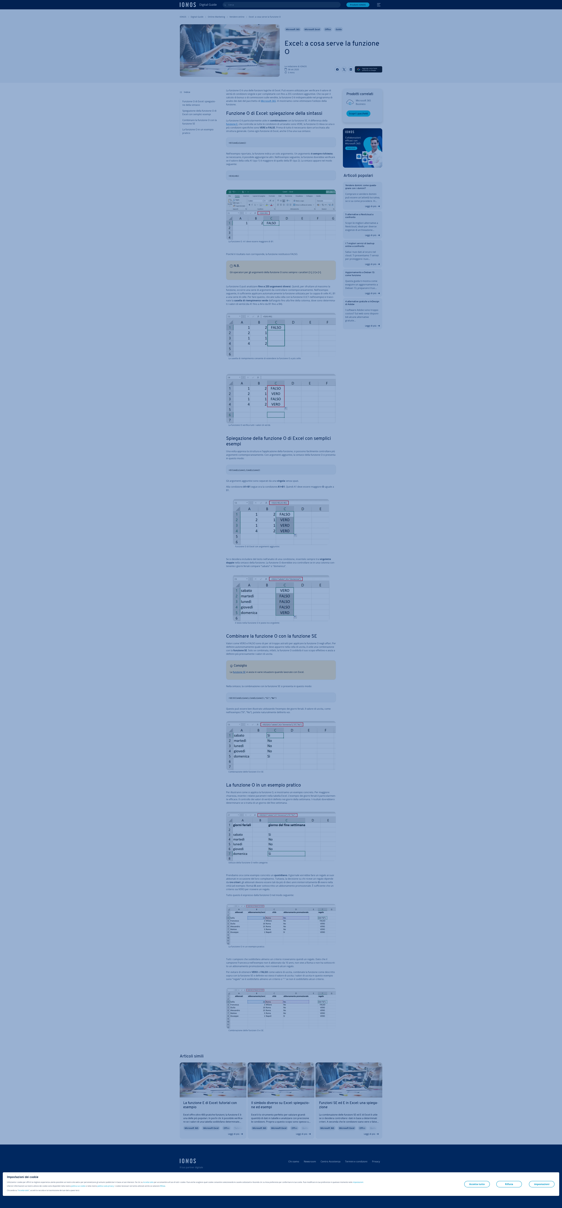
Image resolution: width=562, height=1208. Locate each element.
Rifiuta (162, 1186)
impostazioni (358, 1182)
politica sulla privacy (105, 1186)
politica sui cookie (78, 1186)
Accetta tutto (148, 1182)
